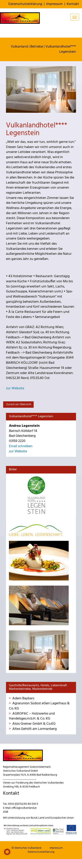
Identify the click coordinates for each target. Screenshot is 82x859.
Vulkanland (19, 47)
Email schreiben (20, 446)
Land (41, 818)
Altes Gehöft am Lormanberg (34, 729)
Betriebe (36, 47)
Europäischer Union (62, 818)
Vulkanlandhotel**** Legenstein (60, 49)
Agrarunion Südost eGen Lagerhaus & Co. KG (39, 706)
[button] (7, 852)
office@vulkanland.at (24, 808)
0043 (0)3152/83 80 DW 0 (23, 804)
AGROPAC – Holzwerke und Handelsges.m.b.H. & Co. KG (32, 716)
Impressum (54, 4)
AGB (5, 812)
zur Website (15, 388)
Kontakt (73, 4)
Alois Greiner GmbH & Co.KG (34, 724)
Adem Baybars (23, 698)
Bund (34, 818)
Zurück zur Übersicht (18, 404)
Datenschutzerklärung (25, 4)
